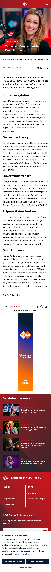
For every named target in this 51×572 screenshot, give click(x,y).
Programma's (9, 499)
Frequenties (8, 504)
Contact (32, 493)
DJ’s (5, 493)
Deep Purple (14, 307)
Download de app (36, 499)
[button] (3, 4)
